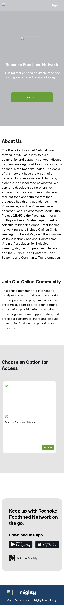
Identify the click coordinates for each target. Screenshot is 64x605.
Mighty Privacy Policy (45, 600)
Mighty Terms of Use (18, 600)
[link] (29, 417)
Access (48, 447)
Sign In (56, 5)
